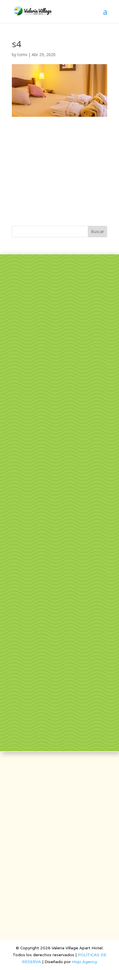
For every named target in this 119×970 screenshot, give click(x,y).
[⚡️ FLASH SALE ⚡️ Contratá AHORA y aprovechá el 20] (59, 456)
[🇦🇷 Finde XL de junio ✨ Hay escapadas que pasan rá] (59, 706)
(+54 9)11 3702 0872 (60, 869)
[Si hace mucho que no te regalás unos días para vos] (59, 581)
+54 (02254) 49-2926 (59, 860)
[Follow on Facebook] (52, 834)
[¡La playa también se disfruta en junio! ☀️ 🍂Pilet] (59, 644)
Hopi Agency (84, 961)
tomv (22, 54)
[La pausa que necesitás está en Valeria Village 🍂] (59, 519)
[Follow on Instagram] (66, 834)
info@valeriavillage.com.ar (59, 850)
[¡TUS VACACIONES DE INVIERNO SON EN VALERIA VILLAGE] (59, 393)
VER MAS (59, 326)
